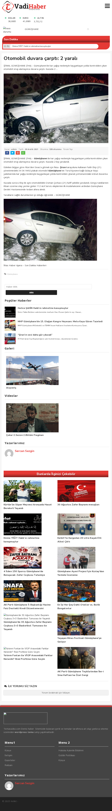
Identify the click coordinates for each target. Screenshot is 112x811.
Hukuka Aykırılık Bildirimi (70, 750)
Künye (8, 750)
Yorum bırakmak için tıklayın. (56, 692)
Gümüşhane (12, 274)
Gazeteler (10, 760)
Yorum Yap (68, 149)
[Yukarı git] (107, 806)
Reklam (8, 765)
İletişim (8, 755)
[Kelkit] (24, 11)
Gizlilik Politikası (66, 755)
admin (14, 149)
